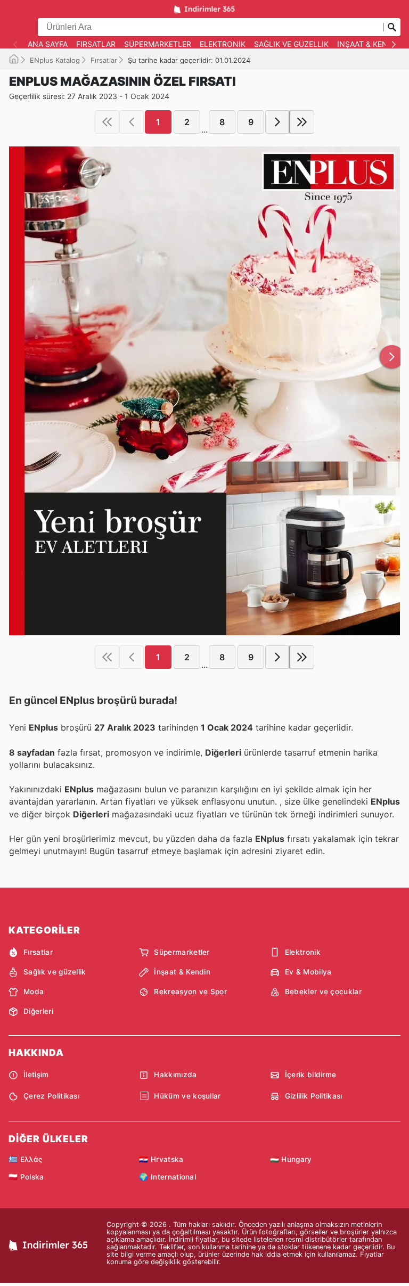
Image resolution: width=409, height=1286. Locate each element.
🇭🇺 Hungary (291, 1159)
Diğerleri (38, 1011)
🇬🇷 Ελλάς (25, 1159)
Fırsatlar (96, 44)
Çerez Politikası (51, 1096)
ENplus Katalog (55, 60)
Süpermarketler (157, 44)
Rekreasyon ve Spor (190, 991)
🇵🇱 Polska (26, 1177)
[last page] (302, 122)
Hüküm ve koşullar (187, 1096)
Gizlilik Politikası (313, 1096)
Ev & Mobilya (308, 972)
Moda (33, 991)
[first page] (107, 122)
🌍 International (167, 1177)
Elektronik (223, 44)
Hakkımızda (175, 1074)
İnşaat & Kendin (369, 44)
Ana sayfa (48, 44)
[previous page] (131, 122)
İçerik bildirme (311, 1074)
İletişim (36, 1074)
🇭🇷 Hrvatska (161, 1159)
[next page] (277, 122)
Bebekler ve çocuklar (323, 991)
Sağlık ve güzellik (291, 44)
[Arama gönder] (391, 27)
